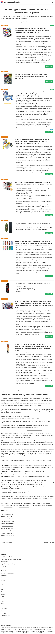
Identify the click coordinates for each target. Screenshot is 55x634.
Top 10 (2, 596)
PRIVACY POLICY (6, 615)
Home (2, 584)
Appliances (4, 599)
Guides (3, 594)
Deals (2, 592)
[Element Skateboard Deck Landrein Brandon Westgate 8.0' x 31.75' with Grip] (7, 227)
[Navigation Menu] (52, 2)
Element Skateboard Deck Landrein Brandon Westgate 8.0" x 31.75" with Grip (33, 224)
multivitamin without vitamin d (9, 557)
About (2, 578)
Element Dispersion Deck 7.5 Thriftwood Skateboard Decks (32, 284)
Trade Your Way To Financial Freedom (11, 559)
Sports (2, 603)
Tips (3, 601)
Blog (2, 589)
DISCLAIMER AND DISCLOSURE (8, 618)
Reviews (3, 587)
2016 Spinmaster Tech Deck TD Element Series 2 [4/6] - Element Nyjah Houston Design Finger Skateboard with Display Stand (31, 76)
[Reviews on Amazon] (7, 103)
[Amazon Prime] (51, 64)
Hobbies (4, 606)
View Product (49, 66)
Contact (3, 580)
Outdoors (4, 608)
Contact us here (8, 507)
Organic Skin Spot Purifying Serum (10, 564)
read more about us (24, 507)
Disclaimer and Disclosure (8, 573)
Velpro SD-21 (4, 561)
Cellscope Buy (4, 566)
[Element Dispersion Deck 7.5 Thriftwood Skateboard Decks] (7, 288)
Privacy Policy (4, 575)
